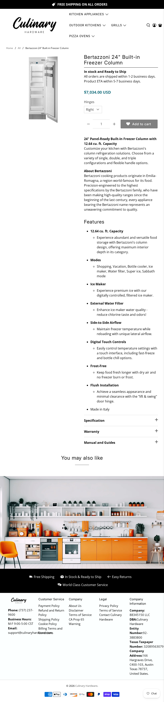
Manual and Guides (99, 442)
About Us (75, 606)
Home (9, 48)
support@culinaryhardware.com (30, 633)
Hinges (89, 102)
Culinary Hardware (86, 686)
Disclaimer (76, 610)
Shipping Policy (48, 619)
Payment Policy (49, 606)
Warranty (91, 431)
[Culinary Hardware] (34, 25)
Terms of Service (80, 615)
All (19, 48)
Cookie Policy (47, 624)
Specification (94, 420)
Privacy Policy (108, 606)
